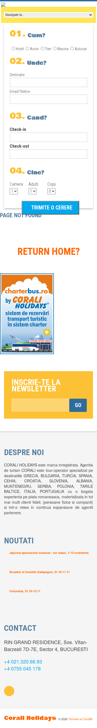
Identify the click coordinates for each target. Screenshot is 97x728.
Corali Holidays (30, 718)
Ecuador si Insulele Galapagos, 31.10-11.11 (39, 572)
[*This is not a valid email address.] (49, 405)
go (78, 405)
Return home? (49, 251)
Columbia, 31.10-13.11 (24, 591)
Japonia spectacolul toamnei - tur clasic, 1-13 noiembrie (49, 553)
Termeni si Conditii (80, 719)
